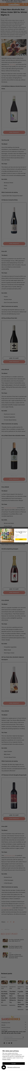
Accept (13, 1063)
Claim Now (21, 539)
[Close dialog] (27, 529)
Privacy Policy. (6, 1059)
